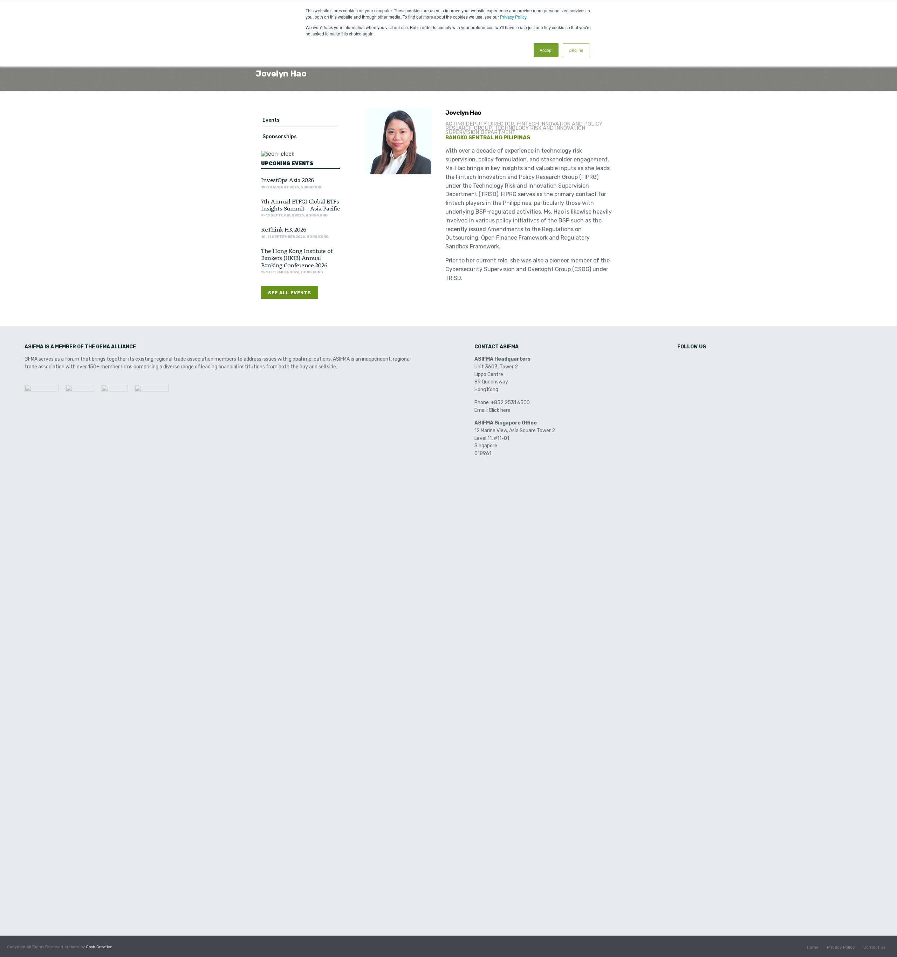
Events (271, 120)
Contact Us (874, 947)
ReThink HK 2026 (283, 229)
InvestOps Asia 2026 (287, 179)
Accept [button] (546, 50)
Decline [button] (576, 50)
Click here (500, 410)
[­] (683, 361)
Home (813, 947)
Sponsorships (279, 137)
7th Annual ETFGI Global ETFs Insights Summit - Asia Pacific (300, 204)
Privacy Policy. (513, 17)
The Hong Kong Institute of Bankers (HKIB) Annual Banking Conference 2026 (297, 258)
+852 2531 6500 (510, 403)
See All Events (289, 292)
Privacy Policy (841, 947)
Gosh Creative (99, 947)
